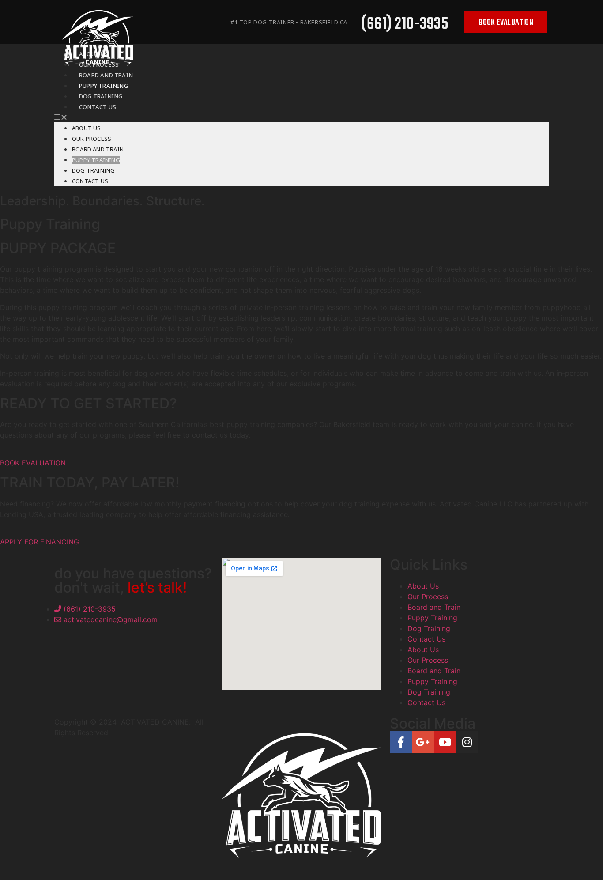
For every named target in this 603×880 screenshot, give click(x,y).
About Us (86, 128)
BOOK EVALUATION (33, 462)
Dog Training (93, 170)
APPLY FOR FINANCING (39, 541)
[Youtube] (445, 742)
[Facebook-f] (401, 742)
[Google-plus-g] (423, 742)
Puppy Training (96, 160)
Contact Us (97, 107)
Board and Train (98, 149)
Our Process (91, 139)
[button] (301, 117)
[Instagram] (467, 742)
